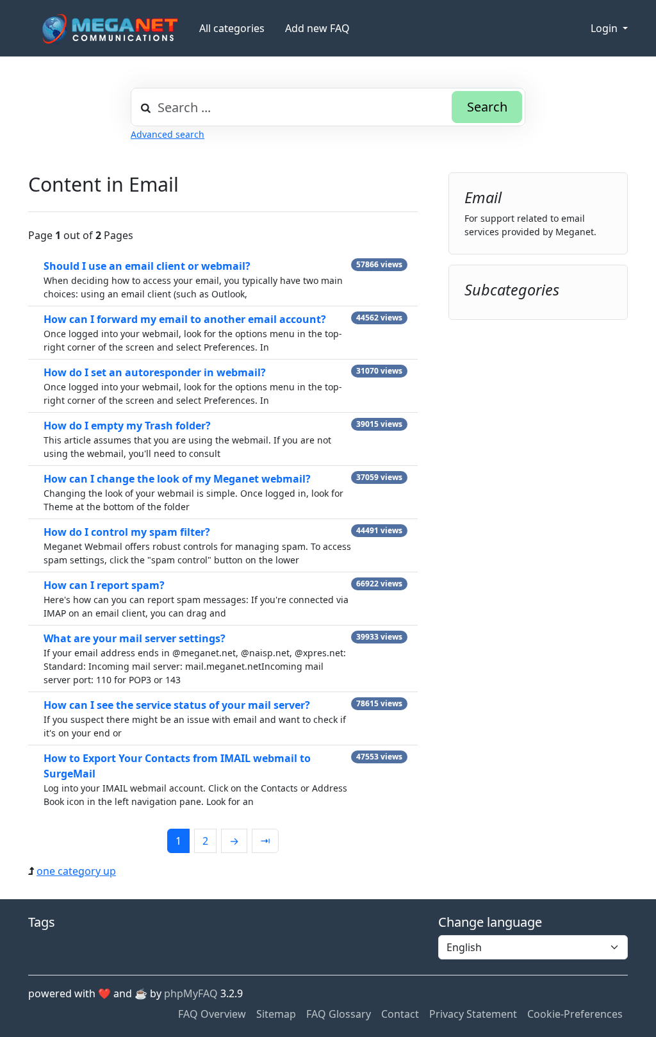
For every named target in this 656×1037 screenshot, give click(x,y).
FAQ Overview (212, 1014)
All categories (232, 28)
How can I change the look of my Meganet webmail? (177, 479)
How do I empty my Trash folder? (127, 426)
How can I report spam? (104, 585)
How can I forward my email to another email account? (185, 319)
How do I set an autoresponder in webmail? (155, 372)
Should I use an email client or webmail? (147, 266)
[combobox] (328, 107)
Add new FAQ (317, 28)
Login (605, 28)
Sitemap (276, 1014)
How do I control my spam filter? (127, 532)
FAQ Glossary (338, 1014)
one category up (76, 871)
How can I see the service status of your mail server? (177, 705)
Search (487, 106)
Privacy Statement (473, 1014)
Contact (400, 1014)
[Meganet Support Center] (108, 29)
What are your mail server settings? (135, 638)
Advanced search (167, 134)
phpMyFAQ (191, 993)
